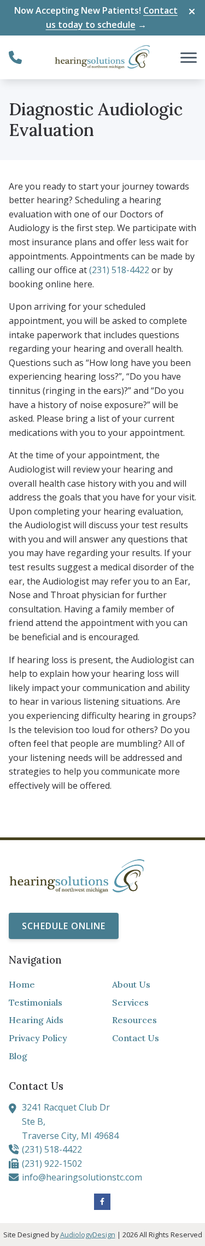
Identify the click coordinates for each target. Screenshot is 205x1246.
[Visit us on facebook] (102, 1202)
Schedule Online (64, 926)
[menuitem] (51, 985)
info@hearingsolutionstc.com (82, 1177)
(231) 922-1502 (52, 1164)
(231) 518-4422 (119, 270)
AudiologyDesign (87, 1234)
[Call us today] (15, 57)
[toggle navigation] (188, 57)
